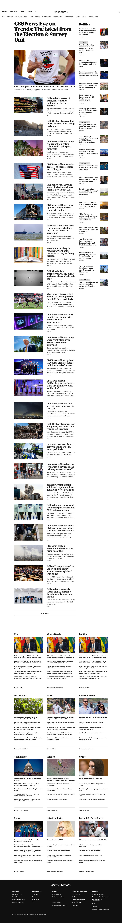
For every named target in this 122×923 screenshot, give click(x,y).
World (31, 17)
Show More (44, 613)
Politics (37, 17)
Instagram (35, 900)
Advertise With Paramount (100, 897)
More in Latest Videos (86, 871)
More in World (51, 749)
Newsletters (76, 894)
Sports (84, 17)
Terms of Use (56, 902)
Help (93, 903)
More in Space (19, 871)
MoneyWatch (57, 17)
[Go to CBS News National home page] (61, 12)
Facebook (35, 897)
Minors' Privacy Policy (59, 905)
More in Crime (84, 810)
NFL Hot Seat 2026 (18, 900)
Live (22, 12)
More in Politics (84, 688)
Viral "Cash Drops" (21, 17)
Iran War (10, 17)
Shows (30, 11)
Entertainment (68, 17)
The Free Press (93, 17)
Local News (14, 11)
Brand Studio (76, 902)
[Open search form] (119, 12)
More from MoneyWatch (55, 688)
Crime (78, 17)
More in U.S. (18, 688)
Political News (17, 894)
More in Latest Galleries (55, 871)
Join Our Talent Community (97, 900)
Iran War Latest (17, 897)
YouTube (35, 894)
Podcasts (75, 897)
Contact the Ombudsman (100, 909)
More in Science (52, 810)
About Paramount (98, 894)
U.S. (3, 17)
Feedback (95, 906)
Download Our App (78, 900)
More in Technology (21, 810)
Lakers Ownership (18, 902)
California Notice (57, 897)
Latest (4, 11)
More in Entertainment (86, 749)
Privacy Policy (56, 894)
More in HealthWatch (21, 749)
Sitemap (74, 905)
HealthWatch (46, 17)
